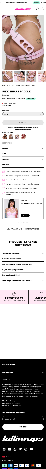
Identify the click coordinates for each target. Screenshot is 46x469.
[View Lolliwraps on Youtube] (31, 449)
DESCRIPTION (7, 143)
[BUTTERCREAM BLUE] (11, 136)
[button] (37, 9)
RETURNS (5, 165)
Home (4, 86)
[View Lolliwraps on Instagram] (4, 449)
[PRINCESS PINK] (17, 136)
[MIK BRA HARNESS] (11, 208)
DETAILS (5, 148)
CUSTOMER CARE (8, 365)
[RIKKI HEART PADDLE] (7, 76)
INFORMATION (7, 372)
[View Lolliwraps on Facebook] (15, 449)
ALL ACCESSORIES (14, 86)
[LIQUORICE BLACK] (5, 136)
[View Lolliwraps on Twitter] (20, 449)
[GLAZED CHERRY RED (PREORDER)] (23, 136)
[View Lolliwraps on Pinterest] (26, 449)
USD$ (7, 456)
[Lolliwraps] (23, 8)
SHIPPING (5, 159)
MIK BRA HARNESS (27, 203)
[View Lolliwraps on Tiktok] (9, 449)
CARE (4, 154)
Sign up (23, 427)
